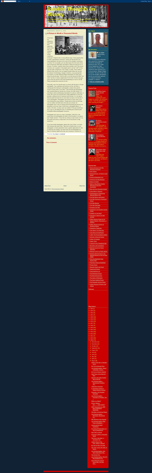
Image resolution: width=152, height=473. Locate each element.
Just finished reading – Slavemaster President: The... (98, 383)
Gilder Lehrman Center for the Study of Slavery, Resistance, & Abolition (98, 221)
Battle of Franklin (94, 181)
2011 (91, 336)
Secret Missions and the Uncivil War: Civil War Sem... (97, 462)
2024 (91, 308)
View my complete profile (97, 81)
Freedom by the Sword (96, 213)
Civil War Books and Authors (97, 197)
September (95, 348)
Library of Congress (95, 239)
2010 (91, 338)
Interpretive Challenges (96, 228)
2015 (91, 327)
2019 (91, 319)
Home (65, 185)
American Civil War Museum (97, 179)
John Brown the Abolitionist (97, 232)
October (94, 346)
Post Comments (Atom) (58, 189)
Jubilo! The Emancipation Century (98, 234)
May (93, 356)
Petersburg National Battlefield (97, 262)
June (93, 354)
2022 (91, 312)
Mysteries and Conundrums (97, 245)
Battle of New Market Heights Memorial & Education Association (97, 185)
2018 (91, 321)
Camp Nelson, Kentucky (96, 191)
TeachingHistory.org (95, 271)
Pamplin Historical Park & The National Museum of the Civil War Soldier (98, 255)
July (93, 352)
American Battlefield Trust (96, 177)
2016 (91, 325)
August (94, 350)
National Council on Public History (98, 251)
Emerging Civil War (95, 207)
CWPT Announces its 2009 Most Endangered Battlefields (98, 408)
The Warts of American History (99, 412)
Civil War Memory (94, 203)
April (93, 358)
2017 (91, 323)
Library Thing (93, 241)
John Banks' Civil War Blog (97, 230)
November (94, 344)
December (94, 342)
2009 (91, 340)
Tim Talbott (101, 52)
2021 (91, 315)
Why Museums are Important (98, 419)
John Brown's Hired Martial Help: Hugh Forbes (101, 151)
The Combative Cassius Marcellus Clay (100, 136)
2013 (91, 331)
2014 (91, 329)
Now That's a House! (96, 432)
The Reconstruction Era (96, 275)
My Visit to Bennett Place (97, 366)
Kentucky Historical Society (97, 237)
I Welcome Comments (97, 386)
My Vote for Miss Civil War (98, 445)
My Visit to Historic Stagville (98, 372)
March (93, 360)
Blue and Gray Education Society (98, 189)
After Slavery (93, 171)
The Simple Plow (95, 455)
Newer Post (47, 185)
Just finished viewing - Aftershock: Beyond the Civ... (98, 416)
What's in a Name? (96, 401)
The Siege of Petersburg (96, 278)
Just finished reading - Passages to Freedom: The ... (99, 397)
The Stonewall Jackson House (97, 282)
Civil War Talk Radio (95, 205)
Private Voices (93, 265)
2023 (91, 310)
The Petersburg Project (96, 273)
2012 (91, 333)
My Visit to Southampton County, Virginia (101, 122)
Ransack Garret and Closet (97, 267)
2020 (91, 317)
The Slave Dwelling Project (97, 280)
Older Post (82, 185)
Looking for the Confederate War (98, 243)
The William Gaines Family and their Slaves (101, 93)
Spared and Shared (95, 269)
